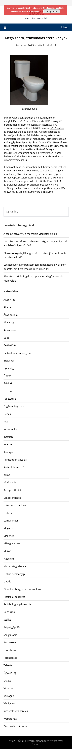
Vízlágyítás (10, 703)
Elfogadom (52, 11)
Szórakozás (10, 642)
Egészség (9, 368)
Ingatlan (8, 436)
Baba (6, 337)
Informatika (10, 429)
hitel (6, 421)
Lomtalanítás (11, 520)
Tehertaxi (9, 665)
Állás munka (11, 314)
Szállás (7, 619)
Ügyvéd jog (10, 672)
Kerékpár (9, 452)
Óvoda (7, 581)
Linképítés (9, 513)
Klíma (7, 474)
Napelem (9, 558)
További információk (30, 11)
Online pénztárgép (14, 574)
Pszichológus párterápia (17, 604)
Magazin (8, 528)
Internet (8, 444)
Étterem (8, 391)
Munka (7, 551)
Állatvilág (9, 322)
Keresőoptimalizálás (15, 459)
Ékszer (7, 375)
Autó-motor (10, 330)
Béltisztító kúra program (17, 353)
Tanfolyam (10, 650)
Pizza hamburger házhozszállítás (22, 589)
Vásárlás (8, 688)
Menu (64, 27)
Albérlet (8, 307)
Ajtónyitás (9, 299)
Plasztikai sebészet (14, 596)
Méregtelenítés (12, 543)
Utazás (7, 680)
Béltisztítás (10, 345)
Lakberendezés (12, 497)
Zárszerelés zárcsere (15, 726)
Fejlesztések (10, 398)
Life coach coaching (15, 505)
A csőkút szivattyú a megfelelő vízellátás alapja (30, 233)
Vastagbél (9, 695)
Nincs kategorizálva (15, 566)
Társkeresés (10, 657)
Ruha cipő (9, 612)
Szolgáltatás (10, 635)
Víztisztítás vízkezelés (16, 711)
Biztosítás (9, 360)
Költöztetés (10, 482)
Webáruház (10, 718)
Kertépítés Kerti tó (14, 467)
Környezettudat (12, 490)
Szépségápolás (12, 627)
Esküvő (8, 383)
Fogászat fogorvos (14, 406)
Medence (9, 535)
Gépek (7, 414)
